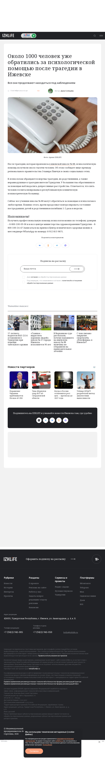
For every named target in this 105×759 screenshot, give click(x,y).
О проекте (34, 583)
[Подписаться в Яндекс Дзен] (39, 420)
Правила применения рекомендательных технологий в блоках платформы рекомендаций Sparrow (42, 682)
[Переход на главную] (8, 35)
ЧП (38, 91)
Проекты (8, 596)
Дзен (82, 600)
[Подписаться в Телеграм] (45, 420)
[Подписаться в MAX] (65, 420)
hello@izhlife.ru (70, 632)
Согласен (34, 751)
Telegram (84, 587)
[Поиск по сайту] (94, 35)
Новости (8, 583)
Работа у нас (35, 591)
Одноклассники (88, 596)
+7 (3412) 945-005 (13, 632)
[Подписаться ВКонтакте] (52, 420)
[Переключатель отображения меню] (101, 35)
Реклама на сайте (37, 587)
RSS (81, 604)
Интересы (9, 591)
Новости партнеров (21, 367)
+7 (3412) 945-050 (42, 632)
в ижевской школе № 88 (62, 163)
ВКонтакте (85, 583)
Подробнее (47, 745)
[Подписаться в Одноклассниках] (59, 420)
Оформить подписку (46, 559)
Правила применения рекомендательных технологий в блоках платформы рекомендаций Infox (41, 684)
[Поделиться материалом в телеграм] (57, 245)
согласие (34, 277)
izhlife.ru (59, 741)
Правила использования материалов (52, 656)
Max (82, 591)
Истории (8, 587)
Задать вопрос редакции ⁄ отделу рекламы (38, 600)
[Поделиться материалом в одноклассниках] (48, 245)
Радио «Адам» (62, 586)
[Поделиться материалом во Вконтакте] (39, 245)
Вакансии (33, 607)
